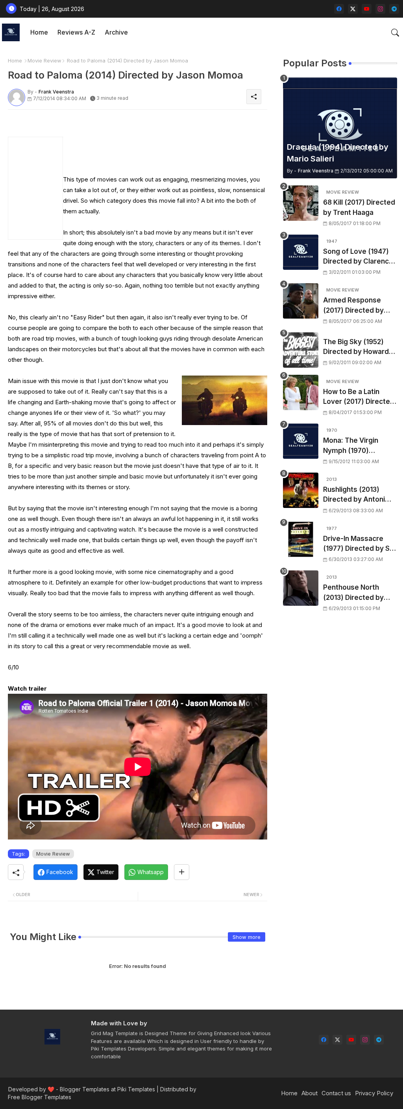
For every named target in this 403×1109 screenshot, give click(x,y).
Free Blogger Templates (39, 1097)
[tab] (39, 32)
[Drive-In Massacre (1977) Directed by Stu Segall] (300, 539)
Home (39, 32)
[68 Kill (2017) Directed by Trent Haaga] (300, 203)
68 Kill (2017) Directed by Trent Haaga (359, 207)
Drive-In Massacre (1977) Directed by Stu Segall (359, 544)
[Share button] (181, 872)
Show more (247, 937)
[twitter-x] (353, 9)
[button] (395, 32)
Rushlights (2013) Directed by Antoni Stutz (354, 495)
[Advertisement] (155, 148)
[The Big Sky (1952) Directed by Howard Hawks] (300, 350)
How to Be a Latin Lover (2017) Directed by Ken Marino (358, 397)
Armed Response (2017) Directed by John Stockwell (353, 305)
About (309, 1093)
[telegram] (394, 9)
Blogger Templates (84, 1089)
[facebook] (339, 9)
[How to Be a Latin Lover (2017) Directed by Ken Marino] (300, 392)
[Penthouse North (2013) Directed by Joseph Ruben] (300, 588)
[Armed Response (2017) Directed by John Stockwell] (300, 301)
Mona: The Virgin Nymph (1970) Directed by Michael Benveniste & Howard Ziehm (358, 446)
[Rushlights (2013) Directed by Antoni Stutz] (300, 490)
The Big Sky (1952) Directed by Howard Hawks (356, 347)
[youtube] (367, 9)
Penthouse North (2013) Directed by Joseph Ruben (353, 593)
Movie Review (44, 60)
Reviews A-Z (76, 32)
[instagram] (380, 9)
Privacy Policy (374, 1093)
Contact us (336, 1093)
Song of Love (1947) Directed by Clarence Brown (358, 257)
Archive (116, 32)
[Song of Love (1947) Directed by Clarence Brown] (300, 252)
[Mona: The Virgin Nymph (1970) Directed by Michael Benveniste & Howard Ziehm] (300, 441)
